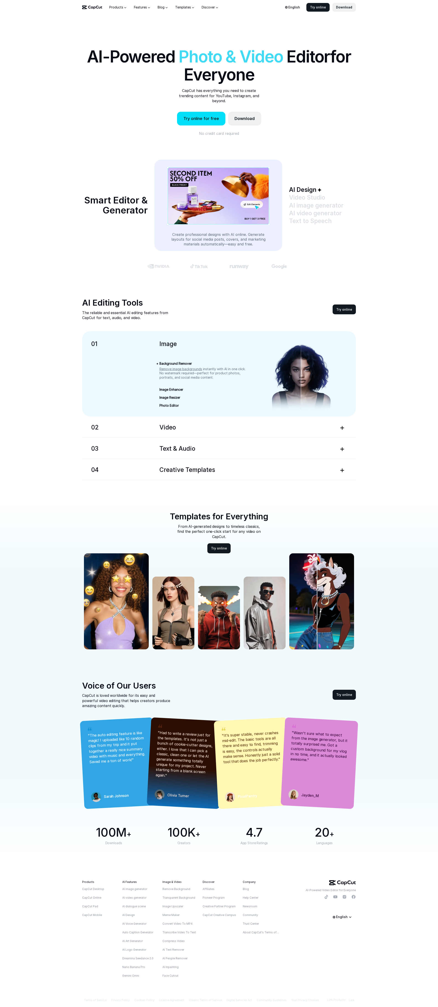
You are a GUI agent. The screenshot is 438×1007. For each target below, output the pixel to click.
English (294, 7)
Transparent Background (178, 897)
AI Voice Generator (134, 923)
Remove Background (176, 889)
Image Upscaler (172, 906)
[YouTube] (335, 897)
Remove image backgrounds (180, 369)
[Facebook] (353, 897)
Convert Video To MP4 (177, 923)
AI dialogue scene (134, 906)
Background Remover (175, 363)
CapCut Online (91, 897)
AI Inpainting (170, 967)
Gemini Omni (130, 975)
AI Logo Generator (134, 949)
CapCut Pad (90, 906)
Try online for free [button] (201, 118)
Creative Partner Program (219, 906)
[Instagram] (344, 897)
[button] (318, 7)
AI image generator (134, 889)
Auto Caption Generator (137, 932)
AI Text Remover (173, 949)
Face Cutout (170, 975)
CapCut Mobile (92, 915)
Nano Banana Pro (133, 967)
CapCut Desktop (93, 889)
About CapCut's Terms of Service (261, 932)
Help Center (250, 897)
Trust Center (251, 923)
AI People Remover (175, 958)
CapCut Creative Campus (219, 915)
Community (250, 915)
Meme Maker (171, 915)
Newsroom (250, 906)
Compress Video (173, 941)
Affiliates (208, 889)
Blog (246, 889)
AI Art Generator (132, 941)
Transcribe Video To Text (179, 932)
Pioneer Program (214, 897)
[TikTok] (326, 897)
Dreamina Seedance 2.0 (138, 958)
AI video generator (134, 897)
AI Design (128, 915)
